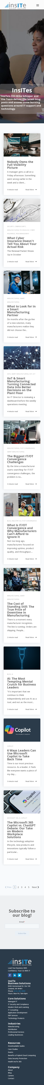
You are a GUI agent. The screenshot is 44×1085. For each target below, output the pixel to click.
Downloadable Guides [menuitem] (16, 1046)
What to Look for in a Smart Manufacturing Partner (21, 310)
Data (9, 374)
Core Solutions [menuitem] (17, 998)
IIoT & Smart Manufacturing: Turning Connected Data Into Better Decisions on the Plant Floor (21, 385)
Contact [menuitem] (11, 1078)
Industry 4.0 (16, 521)
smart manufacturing (20, 374)
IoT (34, 374)
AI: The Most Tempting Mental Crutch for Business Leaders (21, 682)
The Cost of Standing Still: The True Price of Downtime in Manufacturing (20, 609)
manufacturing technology (18, 230)
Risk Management (22, 234)
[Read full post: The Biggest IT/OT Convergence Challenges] (22, 432)
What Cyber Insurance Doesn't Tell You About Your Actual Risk (21, 242)
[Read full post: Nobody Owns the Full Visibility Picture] (22, 145)
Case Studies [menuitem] (13, 1049)
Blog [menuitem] (10, 1073)
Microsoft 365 (12, 818)
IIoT (30, 374)
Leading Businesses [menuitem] (15, 1035)
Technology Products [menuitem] (16, 1018)
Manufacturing (13, 298)
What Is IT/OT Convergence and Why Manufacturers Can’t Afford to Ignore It (21, 531)
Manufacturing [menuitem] (13, 1027)
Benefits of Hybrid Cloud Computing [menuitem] (22, 1055)
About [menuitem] (10, 1070)
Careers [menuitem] (11, 1076)
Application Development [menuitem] (17, 1013)
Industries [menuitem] (14, 1023)
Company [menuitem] (13, 1067)
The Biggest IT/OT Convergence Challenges (20, 459)
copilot (10, 746)
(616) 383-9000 (19, 991)
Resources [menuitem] (14, 1043)
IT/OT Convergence (27, 448)
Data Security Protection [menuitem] (17, 1059)
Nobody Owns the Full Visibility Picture (20, 165)
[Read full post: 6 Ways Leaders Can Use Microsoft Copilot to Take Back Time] (22, 730)
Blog (9, 521)
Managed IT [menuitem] (12, 1002)
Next (34, 887)
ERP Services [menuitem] (13, 1016)
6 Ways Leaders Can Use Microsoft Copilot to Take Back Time (21, 754)
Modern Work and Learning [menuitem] (18, 1007)
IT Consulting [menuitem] (13, 1010)
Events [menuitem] (10, 1052)
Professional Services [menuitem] (16, 1032)
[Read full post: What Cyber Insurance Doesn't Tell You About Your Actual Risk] (22, 210)
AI (12, 674)
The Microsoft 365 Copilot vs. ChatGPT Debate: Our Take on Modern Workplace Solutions (21, 829)
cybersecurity (20, 226)
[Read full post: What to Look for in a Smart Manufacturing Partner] (22, 282)
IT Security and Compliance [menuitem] (18, 1004)
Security (10, 226)
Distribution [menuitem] (12, 1029)
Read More (29, 189)
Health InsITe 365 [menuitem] (14, 1061)
